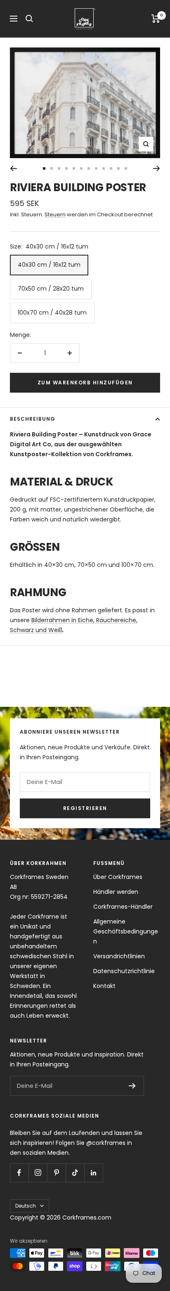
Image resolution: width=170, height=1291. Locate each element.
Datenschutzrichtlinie (124, 971)
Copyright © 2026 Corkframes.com (60, 1217)
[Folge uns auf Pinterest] (56, 1172)
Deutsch (25, 1205)
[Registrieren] (132, 1086)
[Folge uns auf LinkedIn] (93, 1172)
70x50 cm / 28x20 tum (51, 288)
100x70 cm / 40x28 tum (52, 312)
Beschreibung (32, 418)
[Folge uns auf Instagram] (37, 1172)
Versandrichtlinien (119, 956)
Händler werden (115, 892)
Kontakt (104, 986)
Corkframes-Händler (123, 907)
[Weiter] (156, 168)
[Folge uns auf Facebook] (19, 1172)
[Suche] (29, 18)
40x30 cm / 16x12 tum (49, 265)
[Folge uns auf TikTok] (75, 1172)
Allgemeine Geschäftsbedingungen (125, 931)
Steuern (55, 214)
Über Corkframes (117, 877)
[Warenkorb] (155, 18)
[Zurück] (13, 168)
